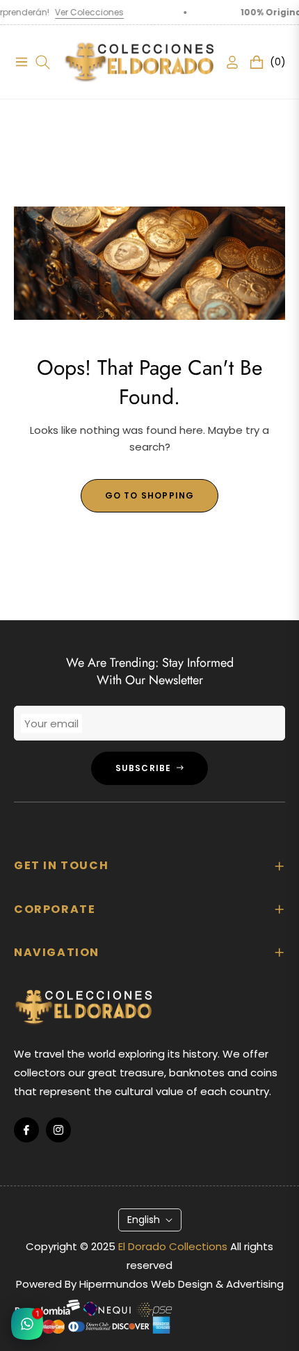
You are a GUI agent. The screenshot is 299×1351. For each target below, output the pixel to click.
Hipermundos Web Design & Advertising (181, 1284)
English (143, 1220)
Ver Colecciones (74, 12)
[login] (227, 62)
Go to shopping (150, 495)
